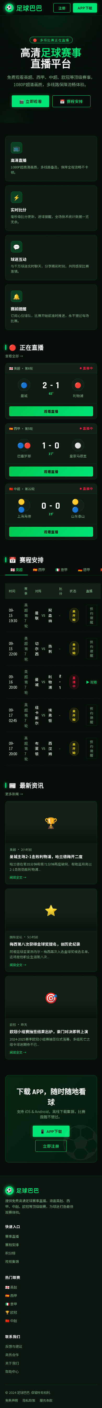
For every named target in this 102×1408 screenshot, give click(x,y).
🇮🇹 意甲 (11, 1303)
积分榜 (10, 1253)
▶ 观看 (91, 682)
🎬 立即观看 (30, 101)
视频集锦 (12, 1261)
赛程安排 (12, 1244)
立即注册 (51, 1146)
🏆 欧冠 (11, 1312)
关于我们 (12, 1363)
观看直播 (51, 411)
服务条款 (46, 1400)
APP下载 (85, 7)
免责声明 (11, 1400)
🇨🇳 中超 (11, 1320)
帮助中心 (12, 1371)
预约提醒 (91, 615)
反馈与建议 (13, 1346)
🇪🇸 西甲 (11, 1295)
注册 (61, 7)
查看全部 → (14, 355)
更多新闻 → (14, 793)
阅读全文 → (18, 877)
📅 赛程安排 (71, 101)
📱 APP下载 (51, 1131)
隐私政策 (28, 1400)
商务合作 (12, 1354)
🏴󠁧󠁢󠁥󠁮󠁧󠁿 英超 (11, 1287)
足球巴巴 (24, 9)
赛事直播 (12, 1236)
